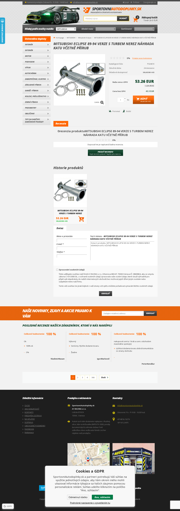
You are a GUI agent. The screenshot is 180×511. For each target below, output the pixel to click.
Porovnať (116, 111)
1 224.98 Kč (149, 85)
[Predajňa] (134, 458)
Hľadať (123, 18)
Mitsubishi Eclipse (84, 38)
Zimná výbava (31, 102)
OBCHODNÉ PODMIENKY (35, 425)
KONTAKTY (29, 412)
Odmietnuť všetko (78, 497)
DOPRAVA (29, 422)
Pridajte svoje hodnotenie (142, 58)
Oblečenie (29, 113)
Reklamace (29, 432)
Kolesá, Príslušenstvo (35, 96)
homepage (60, 37)
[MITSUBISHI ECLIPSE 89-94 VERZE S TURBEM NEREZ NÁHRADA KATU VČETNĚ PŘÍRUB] (70, 191)
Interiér (29, 44)
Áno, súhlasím (102, 497)
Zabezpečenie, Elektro (35, 79)
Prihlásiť (136, 2)
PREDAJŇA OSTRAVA (33, 415)
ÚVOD (27, 405)
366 (93, 377)
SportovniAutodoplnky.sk (113, 10)
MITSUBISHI (71, 38)
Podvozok (29, 61)
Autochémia (30, 73)
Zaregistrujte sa (149, 2)
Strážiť (128, 111)
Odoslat (150, 313)
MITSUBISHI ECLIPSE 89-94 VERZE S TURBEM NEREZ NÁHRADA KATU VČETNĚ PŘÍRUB (70, 212)
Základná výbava (33, 84)
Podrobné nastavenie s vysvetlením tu (90, 502)
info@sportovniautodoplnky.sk (85, 2)
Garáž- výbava (31, 90)
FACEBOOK (29, 429)
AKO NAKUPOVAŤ (32, 409)
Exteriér (29, 50)
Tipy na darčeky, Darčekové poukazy (34, 120)
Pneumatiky (30, 107)
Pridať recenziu (105, 153)
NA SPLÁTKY (30, 419)
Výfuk (28, 67)
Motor (28, 56)
